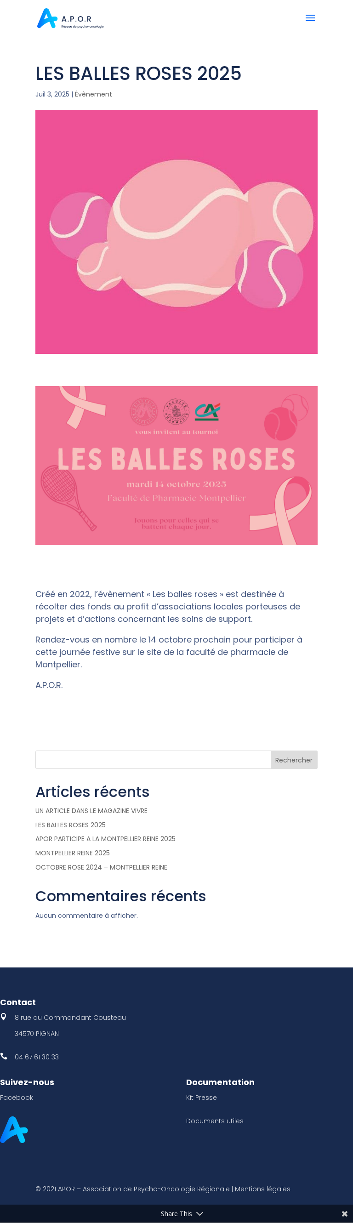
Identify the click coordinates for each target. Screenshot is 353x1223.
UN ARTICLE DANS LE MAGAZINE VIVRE (91, 810)
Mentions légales (262, 1189)
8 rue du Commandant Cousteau (70, 1017)
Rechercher (294, 760)
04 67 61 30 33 (37, 1057)
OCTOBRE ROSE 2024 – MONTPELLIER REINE (101, 867)
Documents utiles (215, 1121)
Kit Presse (201, 1097)
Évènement (93, 94)
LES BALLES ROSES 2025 (70, 825)
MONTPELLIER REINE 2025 (72, 853)
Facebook (16, 1097)
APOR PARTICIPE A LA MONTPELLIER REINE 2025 (105, 838)
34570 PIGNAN (37, 1033)
